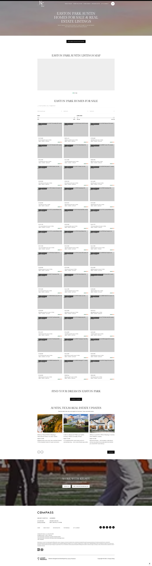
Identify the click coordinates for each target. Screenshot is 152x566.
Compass (62, 542)
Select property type (41, 111)
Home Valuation (77, 3)
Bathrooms (66, 111)
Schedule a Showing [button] (76, 399)
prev (38, 452)
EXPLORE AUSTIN (56, 527)
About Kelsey (68, 3)
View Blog (111, 452)
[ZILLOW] (110, 527)
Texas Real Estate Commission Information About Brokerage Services (50, 538)
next (42, 452)
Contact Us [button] (66, 486)
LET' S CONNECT (76, 527)
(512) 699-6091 (40, 521)
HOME (38, 527)
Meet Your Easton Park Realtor (80, 486)
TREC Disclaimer (40, 539)
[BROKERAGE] (113, 527)
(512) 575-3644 (51, 533)
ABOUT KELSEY (46, 527)
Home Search (86, 3)
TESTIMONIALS (67, 527)
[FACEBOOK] (100, 527)
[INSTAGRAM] (104, 527)
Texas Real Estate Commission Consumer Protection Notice (49, 536)
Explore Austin (96, 3)
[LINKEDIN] (107, 527)
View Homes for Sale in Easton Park (76, 41)
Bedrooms (92, 111)
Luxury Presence (71, 558)
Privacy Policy (111, 558)
